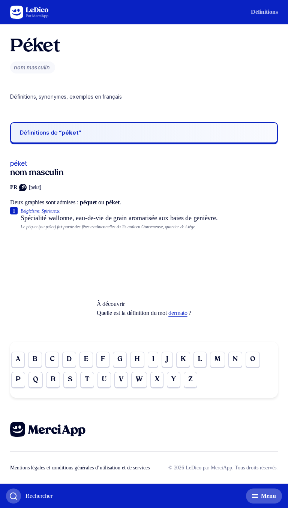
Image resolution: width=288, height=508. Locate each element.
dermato (177, 313)
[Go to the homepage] (29, 12)
